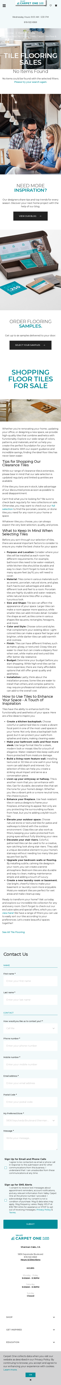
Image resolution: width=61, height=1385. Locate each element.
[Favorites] (50, 6)
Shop (9, 1317)
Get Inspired (14, 1329)
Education (12, 1342)
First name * (9, 974)
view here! (8, 913)
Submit (30, 1224)
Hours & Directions (30, 1259)
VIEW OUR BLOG (27, 216)
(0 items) (56, 5)
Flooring (22, 33)
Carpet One (8, 33)
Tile (33, 33)
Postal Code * (10, 1095)
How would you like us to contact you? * (23, 1021)
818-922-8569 (30, 22)
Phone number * (11, 1039)
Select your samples (27, 345)
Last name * (9, 992)
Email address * (11, 1076)
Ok (30, 1374)
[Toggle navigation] (4, 5)
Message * (8, 1131)
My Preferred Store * (13, 1113)
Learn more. (10, 1369)
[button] (45, 6)
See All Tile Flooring (13, 932)
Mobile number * (11, 1057)
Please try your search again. (30, 82)
